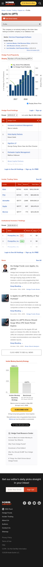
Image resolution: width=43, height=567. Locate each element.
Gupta (5, 206)
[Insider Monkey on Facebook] (25, 503)
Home (3, 10)
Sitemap (5, 531)
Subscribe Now (21, 409)
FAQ (3, 545)
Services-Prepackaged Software (20, 37)
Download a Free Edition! (17, 448)
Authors (5, 524)
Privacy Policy (7, 537)
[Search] (40, 3)
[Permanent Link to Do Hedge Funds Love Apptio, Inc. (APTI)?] (5, 268)
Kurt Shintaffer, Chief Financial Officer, (18, 48)
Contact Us (6, 528)
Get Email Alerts (11, 18)
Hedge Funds (31, 289)
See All (38, 179)
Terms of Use (6, 541)
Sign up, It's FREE (32, 169)
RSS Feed (9, 509)
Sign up (38, 110)
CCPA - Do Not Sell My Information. (14, 549)
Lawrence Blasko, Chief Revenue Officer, (19, 43)
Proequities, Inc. (13, 235)
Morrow (5, 212)
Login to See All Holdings (14, 169)
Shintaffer (6, 200)
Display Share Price (35, 104)
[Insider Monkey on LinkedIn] (39, 503)
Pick (4, 195)
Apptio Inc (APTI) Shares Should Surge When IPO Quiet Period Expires (23, 323)
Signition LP (12, 143)
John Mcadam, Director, (14, 46)
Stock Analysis (34, 346)
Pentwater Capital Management (19, 152)
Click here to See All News (21, 352)
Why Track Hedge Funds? (17, 444)
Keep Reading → (16, 286)
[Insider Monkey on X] (30, 503)
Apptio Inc (21, 10)
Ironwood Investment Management (20, 125)
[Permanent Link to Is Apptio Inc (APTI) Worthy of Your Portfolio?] (5, 298)
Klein (4, 189)
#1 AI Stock (28, 3)
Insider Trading (12, 10)
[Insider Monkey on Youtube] (35, 503)
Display (4, 58)
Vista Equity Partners (15, 134)
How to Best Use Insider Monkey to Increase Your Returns (20, 438)
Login (32, 110)
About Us (5, 520)
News (38, 289)
